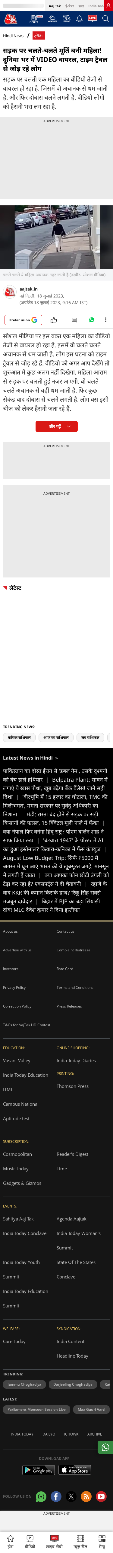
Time (62, 1169)
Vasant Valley (16, 1060)
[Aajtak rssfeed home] (86, 1496)
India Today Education (25, 1075)
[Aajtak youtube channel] (101, 1496)
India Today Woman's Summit (79, 1240)
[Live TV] (92, 20)
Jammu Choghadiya (24, 1384)
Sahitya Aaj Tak (18, 1219)
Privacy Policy (14, 987)
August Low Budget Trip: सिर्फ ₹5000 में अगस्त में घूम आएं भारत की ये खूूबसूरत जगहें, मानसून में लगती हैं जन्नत (56, 866)
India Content (70, 1341)
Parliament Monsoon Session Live (37, 1409)
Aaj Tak (55, 6)
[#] (91, 321)
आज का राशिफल (56, 737)
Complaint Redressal (74, 950)
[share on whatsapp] (105, 1447)
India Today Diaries (76, 1060)
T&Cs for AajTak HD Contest (26, 1024)
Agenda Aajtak (71, 1219)
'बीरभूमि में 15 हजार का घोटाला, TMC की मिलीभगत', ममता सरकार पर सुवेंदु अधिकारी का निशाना (55, 805)
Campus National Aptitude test (21, 1111)
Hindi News (13, 35)
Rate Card (65, 968)
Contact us (65, 931)
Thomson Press (73, 1086)
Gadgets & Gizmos (22, 1183)
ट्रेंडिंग (38, 36)
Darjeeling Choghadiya (73, 1384)
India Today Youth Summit (21, 1269)
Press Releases (69, 1006)
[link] (108, 5)
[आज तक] (11, 18)
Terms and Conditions (75, 987)
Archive (94, 1434)
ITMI (7, 1089)
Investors (10, 968)
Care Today (14, 1341)
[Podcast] (66, 18)
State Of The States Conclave (76, 1269)
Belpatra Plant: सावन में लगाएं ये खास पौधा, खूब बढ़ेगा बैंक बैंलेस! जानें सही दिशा (55, 788)
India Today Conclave (24, 1233)
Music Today (16, 1169)
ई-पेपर (69, 6)
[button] (102, 1542)
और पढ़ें (55, 426)
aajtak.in (29, 289)
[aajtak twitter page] (71, 1496)
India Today (97, 6)
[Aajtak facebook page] (56, 1496)
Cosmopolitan (17, 1154)
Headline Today (72, 1356)
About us (10, 931)
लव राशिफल (90, 737)
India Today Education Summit (25, 1298)
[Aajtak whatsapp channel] (41, 1496)
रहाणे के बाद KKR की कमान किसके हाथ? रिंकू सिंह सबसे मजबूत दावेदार (55, 892)
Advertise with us (17, 950)
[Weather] (52, 20)
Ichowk (71, 1434)
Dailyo (48, 1434)
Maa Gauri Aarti (91, 1409)
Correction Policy (17, 1006)
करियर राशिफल (19, 737)
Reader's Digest (72, 1154)
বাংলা (81, 6)
